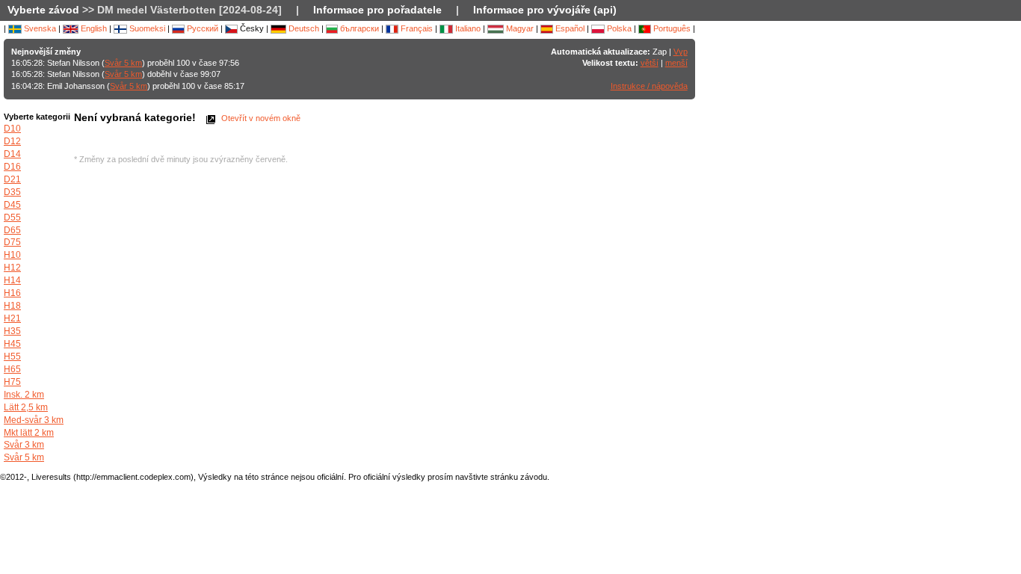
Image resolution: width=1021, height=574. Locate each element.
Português (671, 28)
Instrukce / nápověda (649, 85)
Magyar (519, 28)
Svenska (39, 28)
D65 (12, 230)
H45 (12, 344)
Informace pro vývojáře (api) (545, 10)
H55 (12, 356)
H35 (12, 331)
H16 (12, 293)
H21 (12, 318)
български (358, 28)
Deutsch (302, 28)
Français (415, 28)
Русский (201, 28)
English (92, 28)
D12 (12, 141)
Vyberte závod (43, 10)
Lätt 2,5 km (26, 407)
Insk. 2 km (24, 394)
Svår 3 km (24, 444)
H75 (12, 382)
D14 (12, 154)
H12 (12, 267)
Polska (618, 28)
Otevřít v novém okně (259, 118)
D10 (12, 128)
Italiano (467, 28)
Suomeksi (146, 28)
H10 (12, 255)
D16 (12, 166)
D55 (12, 217)
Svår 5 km (123, 62)
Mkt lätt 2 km (29, 433)
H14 (12, 280)
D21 (12, 179)
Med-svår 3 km (34, 420)
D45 (12, 205)
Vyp (680, 51)
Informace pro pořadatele (377, 10)
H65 (12, 369)
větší (649, 62)
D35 (12, 192)
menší (676, 62)
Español (568, 28)
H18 (12, 305)
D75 (12, 242)
